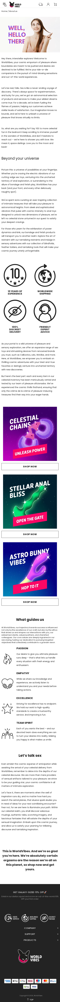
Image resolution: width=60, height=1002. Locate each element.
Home (4, 11)
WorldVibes (15, 4)
